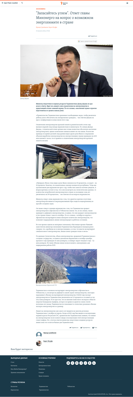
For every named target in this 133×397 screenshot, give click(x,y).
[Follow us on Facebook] (77, 363)
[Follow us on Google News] (89, 363)
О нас (12, 362)
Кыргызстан (15, 390)
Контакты (14, 366)
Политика (42, 369)
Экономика (40, 9)
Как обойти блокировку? (19, 369)
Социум (41, 372)
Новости (41, 362)
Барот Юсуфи (53, 27)
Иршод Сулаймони (42, 27)
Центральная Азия (45, 366)
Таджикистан (43, 386)
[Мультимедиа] (127, 3)
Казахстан (14, 386)
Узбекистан (71, 386)
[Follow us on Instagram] (72, 363)
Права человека (44, 376)
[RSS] (94, 363)
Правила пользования (18, 372)
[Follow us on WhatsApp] (85, 363)
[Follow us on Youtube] (68, 363)
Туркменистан (44, 390)
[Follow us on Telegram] (81, 363)
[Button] (92, 36)
